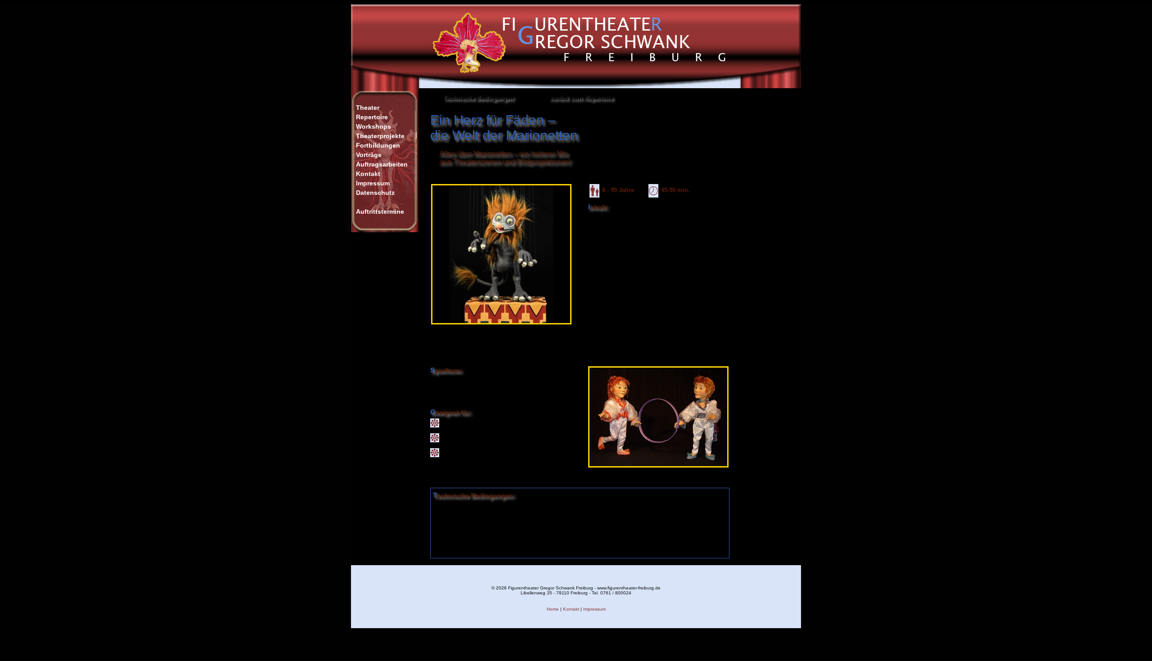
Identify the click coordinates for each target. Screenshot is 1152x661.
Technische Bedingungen (478, 97)
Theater (367, 107)
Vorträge (369, 154)
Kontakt (368, 173)
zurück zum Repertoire (581, 97)
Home (553, 609)
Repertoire (372, 117)
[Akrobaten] (658, 470)
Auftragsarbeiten (382, 164)
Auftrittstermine (380, 211)
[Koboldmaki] (501, 327)
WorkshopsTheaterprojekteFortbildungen (380, 136)
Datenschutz (375, 192)
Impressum (373, 183)
